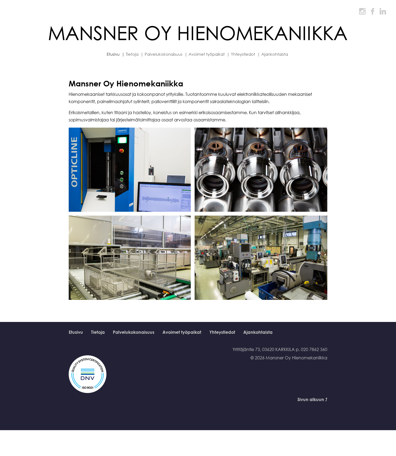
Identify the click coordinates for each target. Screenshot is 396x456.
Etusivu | (115, 54)
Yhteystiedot (222, 332)
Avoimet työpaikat (181, 332)
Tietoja (98, 332)
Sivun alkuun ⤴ (312, 399)
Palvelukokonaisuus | (166, 54)
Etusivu (76, 332)
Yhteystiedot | (245, 54)
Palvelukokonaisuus (133, 332)
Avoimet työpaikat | (209, 54)
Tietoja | (134, 54)
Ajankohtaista (274, 54)
